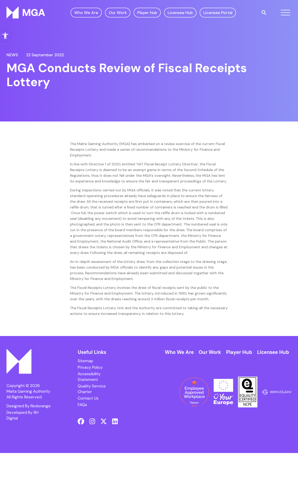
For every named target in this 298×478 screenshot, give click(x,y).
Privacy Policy (90, 367)
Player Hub (147, 12)
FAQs (82, 404)
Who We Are (86, 12)
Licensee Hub (180, 12)
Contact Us (88, 398)
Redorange (41, 406)
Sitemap (85, 360)
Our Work (118, 12)
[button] (5, 35)
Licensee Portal (217, 12)
